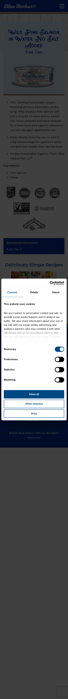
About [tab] (55, 292)
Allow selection (34, 404)
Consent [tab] (12, 292)
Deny (34, 413)
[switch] (59, 359)
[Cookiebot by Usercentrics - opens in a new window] (49, 283)
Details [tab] (34, 292)
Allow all (34, 394)
